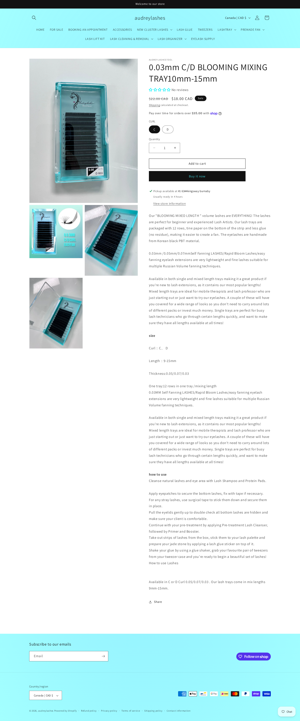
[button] (34, 18)
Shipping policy (153, 710)
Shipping (154, 105)
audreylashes (46, 710)
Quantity (154, 139)
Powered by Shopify (65, 710)
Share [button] (158, 602)
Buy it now (197, 176)
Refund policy (89, 710)
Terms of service (130, 710)
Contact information (178, 710)
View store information (169, 203)
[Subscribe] (103, 656)
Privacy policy (109, 710)
